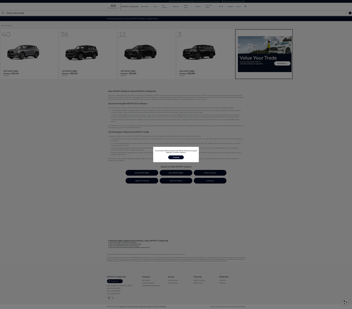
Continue (176, 157)
